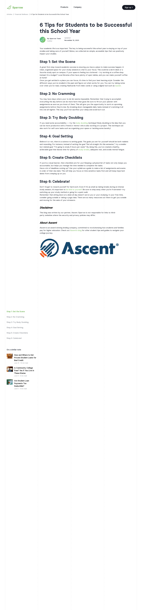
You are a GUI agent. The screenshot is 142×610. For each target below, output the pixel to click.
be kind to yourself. (74, 189)
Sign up (128, 7)
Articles (9, 14)
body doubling (82, 123)
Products (64, 7)
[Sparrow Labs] (15, 7)
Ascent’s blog (75, 230)
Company (78, 7)
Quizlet (118, 86)
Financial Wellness (21, 14)
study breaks (83, 149)
